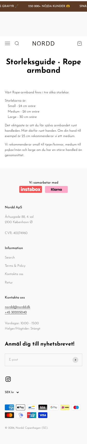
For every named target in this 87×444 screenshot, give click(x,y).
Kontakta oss (14, 274)
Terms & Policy (15, 266)
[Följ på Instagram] (8, 379)
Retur (9, 282)
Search (10, 257)
